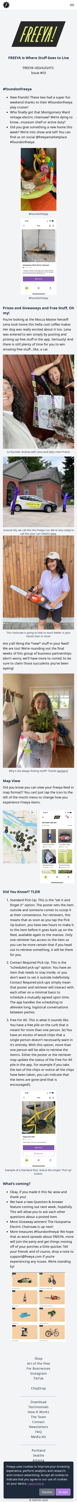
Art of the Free (38, 1363)
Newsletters (38, 1427)
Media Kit (38, 1437)
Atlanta (38, 1460)
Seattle (38, 1455)
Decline (47, 1492)
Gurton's (62, 771)
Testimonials (38, 1407)
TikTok (38, 1378)
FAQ (38, 1432)
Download (38, 1402)
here (53, 533)
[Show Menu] (70, 5)
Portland (38, 1450)
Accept (63, 1492)
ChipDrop (38, 1388)
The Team (38, 1417)
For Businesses (38, 1368)
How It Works (38, 1412)
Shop (39, 1358)
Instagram (38, 1373)
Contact (38, 1422)
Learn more (36, 1483)
